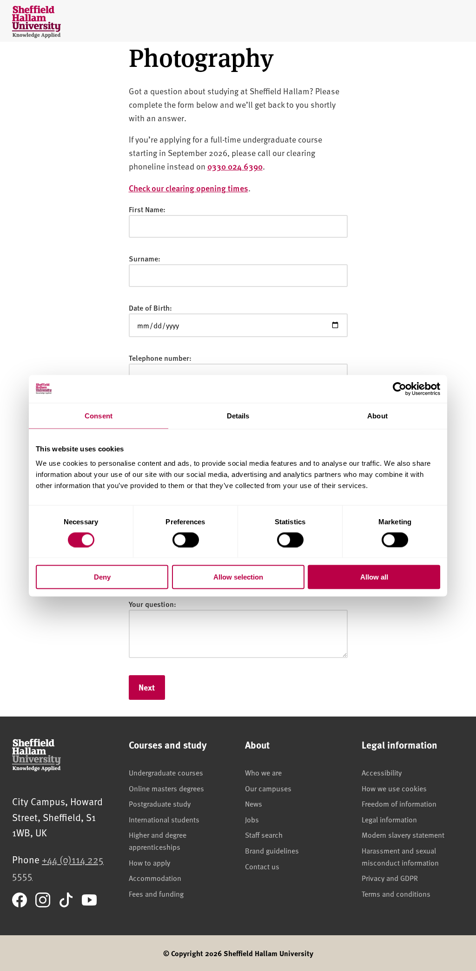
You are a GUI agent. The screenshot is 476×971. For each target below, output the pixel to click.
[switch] (185, 539)
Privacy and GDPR (390, 878)
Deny (102, 577)
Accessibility (382, 772)
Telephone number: (160, 357)
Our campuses (268, 788)
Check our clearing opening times (188, 188)
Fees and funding (156, 893)
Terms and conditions (396, 893)
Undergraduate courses (166, 772)
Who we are (263, 772)
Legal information (389, 819)
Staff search (264, 834)
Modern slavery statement (403, 834)
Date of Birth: (150, 307)
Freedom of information (399, 803)
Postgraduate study (160, 803)
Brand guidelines (272, 850)
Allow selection (238, 577)
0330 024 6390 (235, 166)
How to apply (149, 862)
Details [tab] (238, 415)
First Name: (147, 209)
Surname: (144, 258)
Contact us (262, 866)
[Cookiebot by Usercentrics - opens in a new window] (399, 389)
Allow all (374, 577)
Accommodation (155, 878)
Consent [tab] (98, 415)
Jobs (252, 819)
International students (164, 819)
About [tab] (377, 415)
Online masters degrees (166, 788)
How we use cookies (394, 788)
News (253, 803)
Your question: (152, 604)
